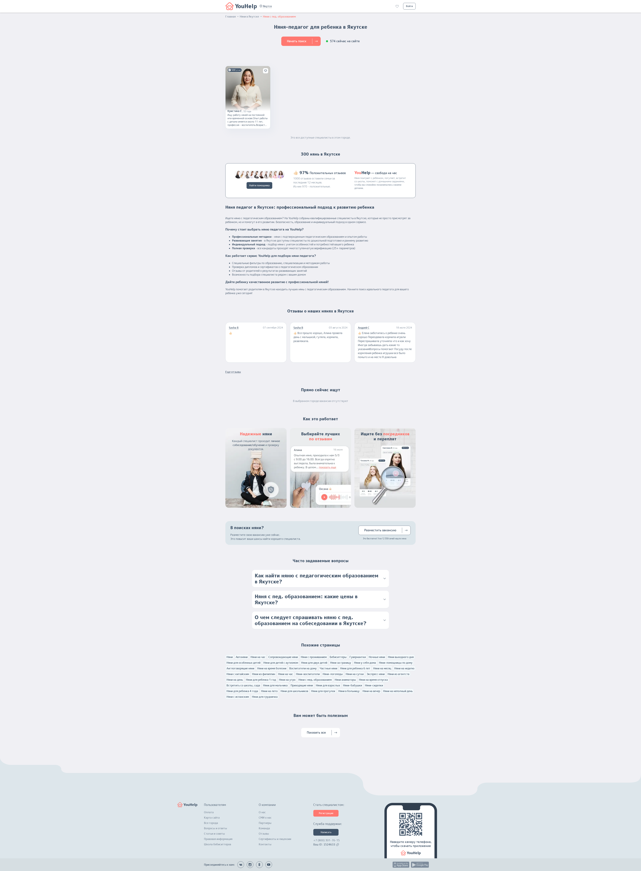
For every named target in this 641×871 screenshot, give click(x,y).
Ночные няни (377, 657)
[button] (267, 6)
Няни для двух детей (314, 663)
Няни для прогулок (323, 691)
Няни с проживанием (314, 657)
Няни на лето (269, 691)
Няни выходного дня (401, 657)
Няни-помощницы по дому (395, 663)
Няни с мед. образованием (315, 680)
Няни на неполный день (398, 691)
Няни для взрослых (328, 685)
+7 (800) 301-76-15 (326, 840)
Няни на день (235, 680)
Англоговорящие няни (240, 668)
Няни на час (258, 657)
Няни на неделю (404, 668)
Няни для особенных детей (243, 663)
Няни (230, 657)
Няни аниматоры (345, 680)
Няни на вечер (371, 691)
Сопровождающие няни (283, 657)
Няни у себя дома (365, 663)
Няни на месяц (382, 668)
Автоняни (242, 657)
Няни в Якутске (249, 16)
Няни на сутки (355, 674)
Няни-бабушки (352, 685)
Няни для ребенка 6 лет (355, 668)
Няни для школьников (294, 691)
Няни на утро (287, 680)
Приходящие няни (302, 685)
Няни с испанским (238, 697)
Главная (230, 16)
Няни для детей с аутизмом (280, 663)
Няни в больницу (349, 691)
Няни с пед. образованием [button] (279, 16)
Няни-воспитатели (308, 674)
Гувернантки (358, 657)
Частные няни (328, 668)
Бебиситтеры (338, 657)
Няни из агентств (398, 674)
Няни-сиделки (374, 685)
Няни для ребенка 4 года (242, 691)
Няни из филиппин (263, 674)
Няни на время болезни (271, 668)
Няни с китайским (238, 674)
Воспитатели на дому (303, 668)
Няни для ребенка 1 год (261, 680)
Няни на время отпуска (373, 680)
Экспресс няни (376, 674)
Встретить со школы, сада (243, 685)
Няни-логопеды (333, 674)
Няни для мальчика (275, 685)
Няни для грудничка (265, 697)
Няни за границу (340, 663)
